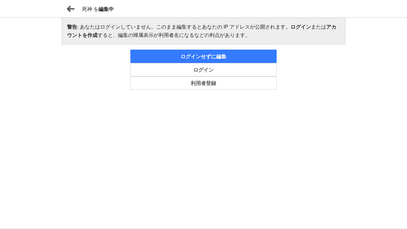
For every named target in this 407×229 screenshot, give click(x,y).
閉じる (70, 8)
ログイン (203, 69)
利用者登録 (203, 83)
